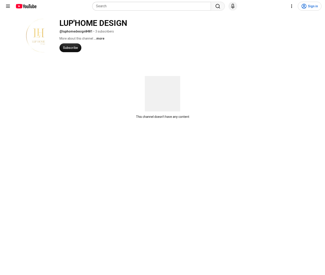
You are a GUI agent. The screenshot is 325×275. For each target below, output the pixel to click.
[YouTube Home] (26, 6)
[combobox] (153, 6)
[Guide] (8, 6)
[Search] (218, 6)
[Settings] (291, 6)
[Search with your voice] (232, 6)
